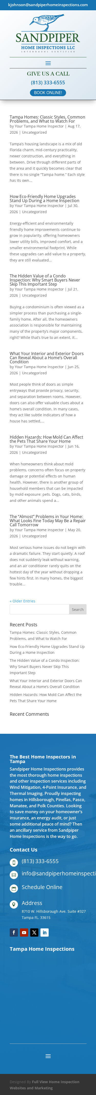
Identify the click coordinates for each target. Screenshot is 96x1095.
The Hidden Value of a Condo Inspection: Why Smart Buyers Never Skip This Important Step (45, 280)
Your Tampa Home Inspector (39, 126)
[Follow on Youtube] (24, 932)
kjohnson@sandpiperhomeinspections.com (48, 4)
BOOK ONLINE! (48, 92)
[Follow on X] (34, 932)
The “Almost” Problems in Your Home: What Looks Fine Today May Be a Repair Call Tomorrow (48, 521)
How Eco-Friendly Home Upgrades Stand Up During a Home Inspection (44, 198)
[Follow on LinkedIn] (44, 932)
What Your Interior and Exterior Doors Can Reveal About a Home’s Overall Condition (47, 358)
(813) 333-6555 (48, 82)
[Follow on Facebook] (14, 932)
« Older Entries (22, 601)
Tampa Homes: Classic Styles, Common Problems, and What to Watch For (47, 119)
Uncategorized (34, 132)
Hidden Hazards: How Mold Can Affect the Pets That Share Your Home (46, 439)
